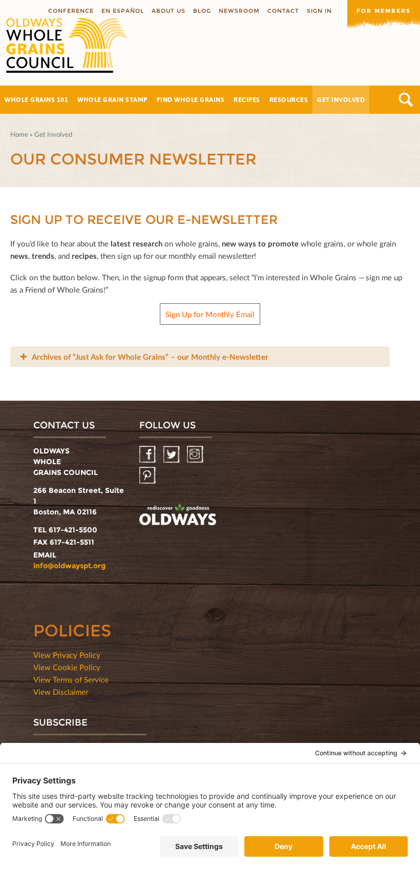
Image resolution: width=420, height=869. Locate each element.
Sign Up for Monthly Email (210, 314)
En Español (122, 10)
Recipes (247, 99)
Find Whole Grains (191, 99)
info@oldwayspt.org (69, 565)
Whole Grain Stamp (112, 99)
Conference (71, 10)
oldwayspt (177, 516)
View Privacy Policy (66, 654)
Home (19, 134)
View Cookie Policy (66, 667)
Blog (202, 10)
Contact (283, 10)
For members (383, 10)
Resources (288, 99)
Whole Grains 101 (36, 99)
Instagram (196, 455)
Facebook (148, 455)
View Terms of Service (71, 679)
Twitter (172, 455)
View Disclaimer (60, 691)
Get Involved (341, 99)
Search (406, 100)
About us (168, 10)
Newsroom (239, 10)
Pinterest (148, 476)
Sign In (319, 10)
